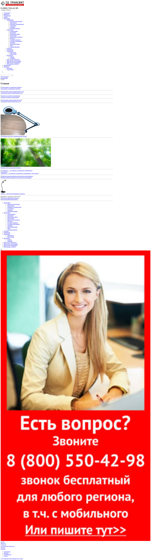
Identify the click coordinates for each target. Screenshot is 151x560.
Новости (6, 553)
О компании (7, 13)
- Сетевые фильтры (12, 229)
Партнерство (7, 15)
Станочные (13, 25)
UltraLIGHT (10, 51)
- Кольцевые (10, 215)
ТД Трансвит (3, 544)
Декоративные (14, 31)
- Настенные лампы (12, 217)
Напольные (13, 52)
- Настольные (10, 205)
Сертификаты (7, 554)
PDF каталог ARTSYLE (13, 59)
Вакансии (6, 14)
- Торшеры (10, 210)
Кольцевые (13, 32)
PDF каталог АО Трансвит (14, 61)
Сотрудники (10, 69)
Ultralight (12, 58)
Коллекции (10, 55)
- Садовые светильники (13, 224)
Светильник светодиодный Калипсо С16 (12, 93)
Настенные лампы (15, 34)
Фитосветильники (15, 28)
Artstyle (12, 57)
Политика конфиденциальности (9, 199)
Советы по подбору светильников (10, 97)
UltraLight (3, 547)
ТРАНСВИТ (10, 20)
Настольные (13, 22)
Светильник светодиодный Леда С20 (11, 101)
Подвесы (12, 38)
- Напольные (10, 235)
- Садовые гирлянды (12, 222)
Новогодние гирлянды (16, 37)
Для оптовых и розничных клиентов (10, 88)
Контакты (6, 66)
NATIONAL (10, 49)
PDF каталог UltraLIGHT (13, 62)
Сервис (6, 17)
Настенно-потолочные (16, 21)
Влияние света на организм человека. (11, 167)
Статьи (6, 556)
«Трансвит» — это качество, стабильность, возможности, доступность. (20, 173)
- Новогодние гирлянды (13, 220)
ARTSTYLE (10, 30)
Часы (11, 45)
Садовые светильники (16, 41)
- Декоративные (11, 214)
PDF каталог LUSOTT (13, 64)
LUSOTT (9, 48)
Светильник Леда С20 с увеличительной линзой (14, 136)
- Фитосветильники (12, 211)
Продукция (7, 18)
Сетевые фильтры (15, 47)
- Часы (8, 228)
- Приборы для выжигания (14, 207)
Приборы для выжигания (17, 24)
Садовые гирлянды (15, 39)
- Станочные (10, 208)
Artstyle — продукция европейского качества (13, 193)
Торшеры (12, 27)
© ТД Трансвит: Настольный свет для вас (12, 558)
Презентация (7, 65)
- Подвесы (9, 221)
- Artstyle (9, 239)
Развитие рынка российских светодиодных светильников (16, 177)
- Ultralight (9, 241)
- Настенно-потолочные (13, 204)
